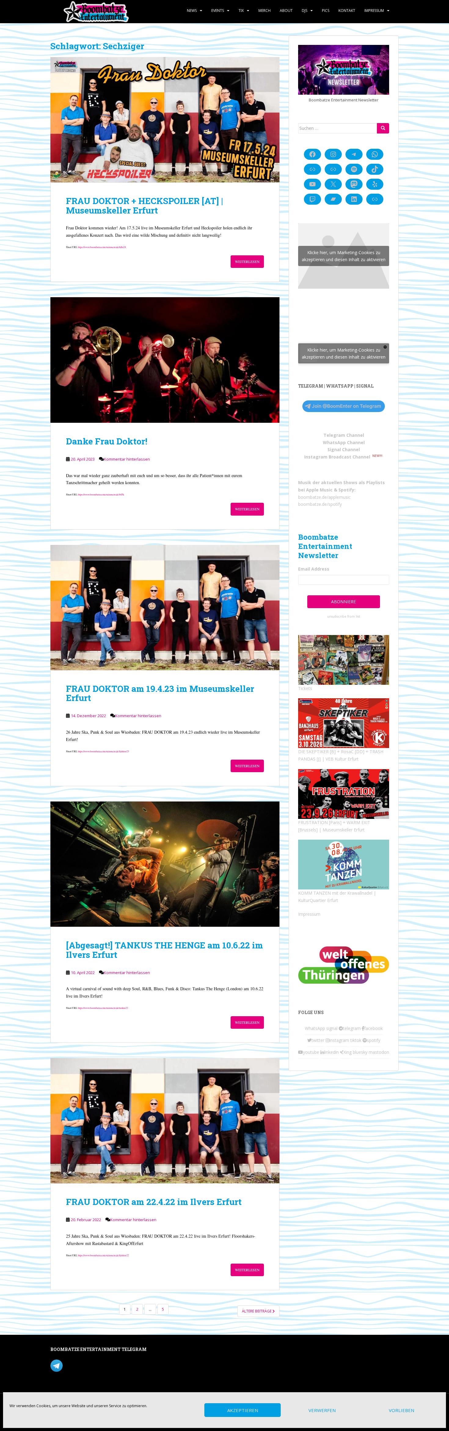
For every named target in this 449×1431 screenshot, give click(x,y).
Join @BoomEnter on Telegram (346, 406)
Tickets (305, 688)
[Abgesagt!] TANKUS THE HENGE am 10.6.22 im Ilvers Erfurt (164, 950)
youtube (311, 1052)
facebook (373, 1028)
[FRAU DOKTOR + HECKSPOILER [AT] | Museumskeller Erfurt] (164, 119)
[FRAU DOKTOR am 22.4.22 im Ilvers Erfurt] (164, 1120)
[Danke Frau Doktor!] (164, 360)
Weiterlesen (247, 261)
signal (332, 1028)
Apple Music (319, 490)
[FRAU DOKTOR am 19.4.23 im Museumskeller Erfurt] (164, 607)
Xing (347, 1052)
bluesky (360, 1052)
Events (217, 10)
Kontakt (346, 10)
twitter (318, 1040)
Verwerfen (322, 1410)
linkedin (331, 1052)
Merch (264, 10)
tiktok (355, 1040)
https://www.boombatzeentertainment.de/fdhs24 (102, 247)
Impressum (374, 10)
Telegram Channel (343, 435)
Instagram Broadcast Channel (337, 457)
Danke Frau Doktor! (106, 441)
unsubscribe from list (343, 616)
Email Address (313, 569)
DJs (304, 10)
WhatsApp (315, 1028)
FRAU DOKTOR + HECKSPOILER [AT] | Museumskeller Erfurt (144, 205)
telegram (352, 1028)
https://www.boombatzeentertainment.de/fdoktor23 (103, 751)
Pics (325, 10)
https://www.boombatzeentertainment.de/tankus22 (103, 1007)
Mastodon (180, 1350)
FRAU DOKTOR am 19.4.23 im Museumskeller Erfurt (160, 693)
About (286, 10)
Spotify (346, 490)
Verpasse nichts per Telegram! (93, 1365)
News (192, 10)
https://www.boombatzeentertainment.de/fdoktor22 (103, 1255)
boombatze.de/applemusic (324, 497)
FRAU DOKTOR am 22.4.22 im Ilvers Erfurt (154, 1201)
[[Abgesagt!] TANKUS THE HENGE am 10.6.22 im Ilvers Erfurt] (164, 864)
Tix (241, 10)
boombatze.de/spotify (320, 504)
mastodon (379, 1052)
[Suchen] (383, 128)
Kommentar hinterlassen (127, 459)
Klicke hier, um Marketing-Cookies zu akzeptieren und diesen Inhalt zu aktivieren (343, 256)
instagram (339, 1040)
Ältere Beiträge (257, 1311)
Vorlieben (401, 1410)
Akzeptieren (242, 1410)
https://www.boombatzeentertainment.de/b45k (101, 494)
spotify (373, 1040)
